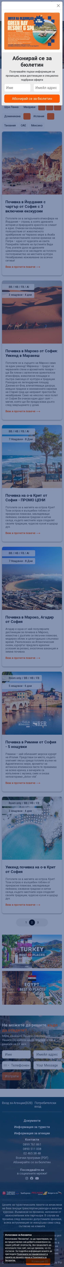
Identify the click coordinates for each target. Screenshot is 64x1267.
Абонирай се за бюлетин (32, 99)
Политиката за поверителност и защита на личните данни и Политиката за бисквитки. (26, 1257)
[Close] (58, 5)
